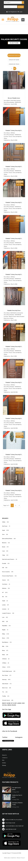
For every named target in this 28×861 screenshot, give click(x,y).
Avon (3, 534)
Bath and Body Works (7, 538)
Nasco (3, 638)
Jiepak (3, 600)
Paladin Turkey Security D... (14, 130)
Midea (3, 634)
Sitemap (4, 765)
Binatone (4, 542)
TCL (3, 692)
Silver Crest (5, 687)
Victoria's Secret (6, 700)
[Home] (11, 19)
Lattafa (4, 604)
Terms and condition (10, 857)
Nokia (3, 654)
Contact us (4, 757)
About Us (4, 755)
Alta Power (4, 526)
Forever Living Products (7, 575)
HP (3, 592)
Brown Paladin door (14, 98)
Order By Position (14, 55)
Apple (3, 530)
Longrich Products (6, 613)
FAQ (3, 760)
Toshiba (4, 696)
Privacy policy (21, 857)
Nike (3, 646)
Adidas (3, 522)
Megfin (3, 629)
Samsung (4, 679)
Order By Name (14, 60)
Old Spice (4, 658)
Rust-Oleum (5, 675)
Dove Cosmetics (6, 571)
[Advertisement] (14, 27)
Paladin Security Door (14, 310)
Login (20, 11)
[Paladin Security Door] (14, 296)
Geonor (4, 580)
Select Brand (5, 683)
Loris (3, 617)
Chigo (3, 555)
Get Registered (12, 11)
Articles (4, 762)
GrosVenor (4, 584)
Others (4, 667)
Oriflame (4, 663)
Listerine (4, 609)
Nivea (3, 650)
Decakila (4, 563)
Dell (3, 567)
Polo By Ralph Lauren (7, 671)
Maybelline (4, 625)
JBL (3, 596)
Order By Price (14, 64)
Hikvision (4, 588)
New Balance (5, 642)
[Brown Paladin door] (14, 80)
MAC (3, 621)
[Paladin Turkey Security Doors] (14, 116)
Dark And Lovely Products (8, 559)
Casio (3, 551)
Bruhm (3, 546)
